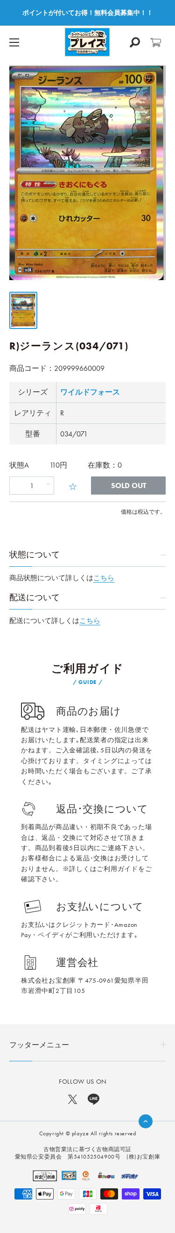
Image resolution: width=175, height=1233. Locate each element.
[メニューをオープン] (14, 42)
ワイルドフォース (90, 392)
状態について (34, 554)
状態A (19, 465)
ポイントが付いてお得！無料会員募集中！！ (87, 12)
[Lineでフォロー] (93, 1098)
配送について (34, 597)
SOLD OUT (128, 485)
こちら (103, 578)
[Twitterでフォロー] (72, 1098)
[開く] (135, 42)
